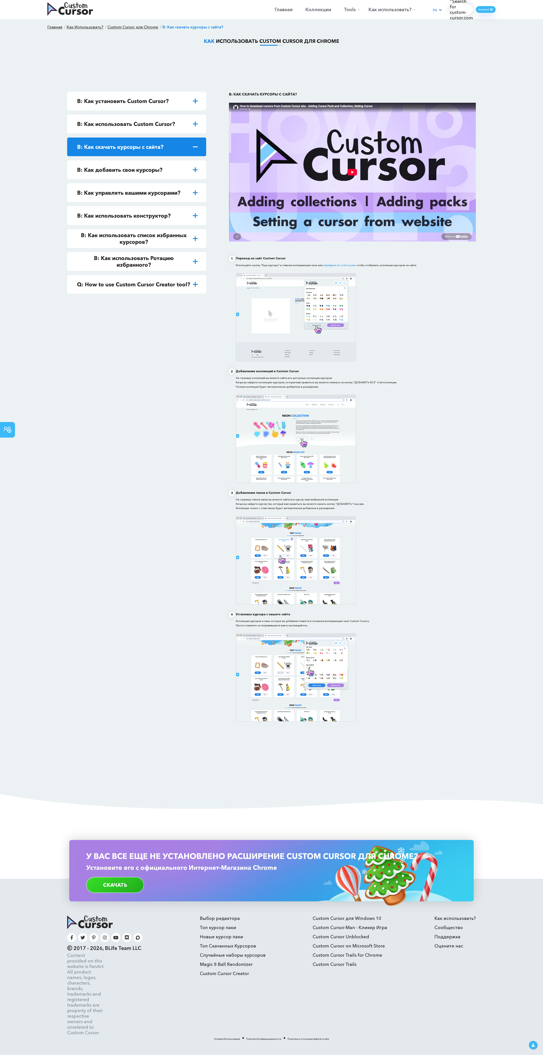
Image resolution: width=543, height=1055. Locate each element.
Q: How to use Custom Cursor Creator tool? (133, 284)
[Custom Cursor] (70, 9)
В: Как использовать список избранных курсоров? (134, 238)
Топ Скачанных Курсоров (228, 946)
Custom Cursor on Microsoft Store (349, 946)
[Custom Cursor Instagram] (104, 937)
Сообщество (448, 927)
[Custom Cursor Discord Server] (126, 937)
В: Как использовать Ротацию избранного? (134, 261)
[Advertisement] (271, 69)
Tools (350, 9)
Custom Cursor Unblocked (341, 936)
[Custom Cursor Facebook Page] (71, 937)
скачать (115, 885)
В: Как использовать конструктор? (124, 215)
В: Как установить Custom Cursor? (123, 101)
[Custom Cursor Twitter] (82, 937)
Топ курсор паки (218, 927)
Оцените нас (448, 946)
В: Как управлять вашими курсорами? (128, 192)
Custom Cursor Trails (334, 964)
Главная (284, 9)
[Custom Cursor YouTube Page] (115, 937)
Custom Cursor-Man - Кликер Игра (350, 927)
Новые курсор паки (221, 936)
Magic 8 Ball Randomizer (226, 964)
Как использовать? (389, 9)
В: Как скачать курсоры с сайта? (120, 147)
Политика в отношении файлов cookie (308, 1038)
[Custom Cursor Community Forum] (137, 937)
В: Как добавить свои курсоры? (119, 170)
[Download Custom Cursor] (533, 1045)
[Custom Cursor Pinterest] (93, 937)
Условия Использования (227, 1038)
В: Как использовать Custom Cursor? (126, 124)
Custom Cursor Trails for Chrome (347, 955)
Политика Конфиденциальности (263, 1038)
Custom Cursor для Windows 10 (347, 918)
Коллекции (318, 9)
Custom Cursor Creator (224, 973)
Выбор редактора (220, 918)
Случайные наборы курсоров (233, 955)
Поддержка (447, 936)
